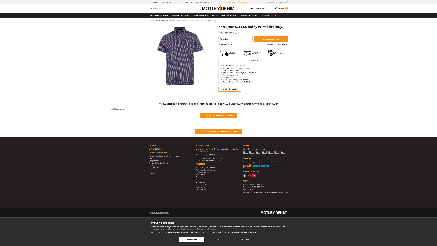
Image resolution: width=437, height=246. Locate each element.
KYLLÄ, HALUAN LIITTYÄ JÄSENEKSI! (219, 116)
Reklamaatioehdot (203, 172)
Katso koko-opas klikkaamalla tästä (236, 82)
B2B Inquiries (154, 168)
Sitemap (152, 173)
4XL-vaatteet (201, 189)
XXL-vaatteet (201, 185)
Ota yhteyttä (154, 161)
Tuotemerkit (265, 15)
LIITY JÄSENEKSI (155, 149)
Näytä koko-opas (226, 44)
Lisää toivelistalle (230, 89)
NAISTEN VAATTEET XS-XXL (248, 15)
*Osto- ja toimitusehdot (205, 167)
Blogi (151, 165)
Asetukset (245, 239)
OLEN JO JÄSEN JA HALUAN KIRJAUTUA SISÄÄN (218, 132)
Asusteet (215, 15)
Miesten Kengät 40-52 (200, 15)
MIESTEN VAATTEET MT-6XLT (180, 15)
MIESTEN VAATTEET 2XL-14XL (159, 15)
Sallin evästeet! (191, 239)
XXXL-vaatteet (201, 187)
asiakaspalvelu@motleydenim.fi (277, 2)
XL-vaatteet (200, 182)
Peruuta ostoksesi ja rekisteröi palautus (164, 156)
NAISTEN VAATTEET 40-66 (228, 15)
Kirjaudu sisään (258, 8)
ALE (275, 15)
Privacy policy (201, 174)
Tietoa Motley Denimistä (158, 163)
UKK (150, 158)
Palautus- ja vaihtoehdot (206, 170)
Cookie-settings (202, 177)
